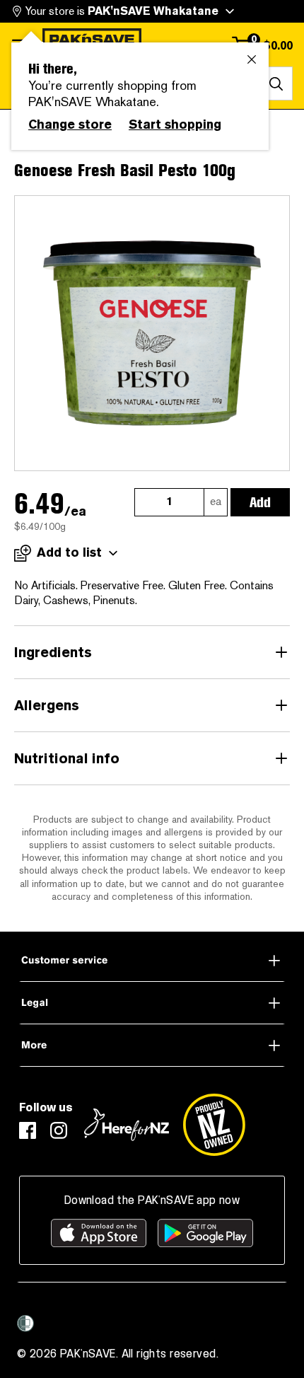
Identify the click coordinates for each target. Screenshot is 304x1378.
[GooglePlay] (205, 1233)
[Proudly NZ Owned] (214, 1125)
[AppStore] (98, 1233)
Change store (70, 124)
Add (260, 502)
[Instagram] (58, 1130)
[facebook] (27, 1130)
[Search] (276, 83)
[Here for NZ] (126, 1124)
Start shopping (175, 124)
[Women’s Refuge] (25, 1323)
